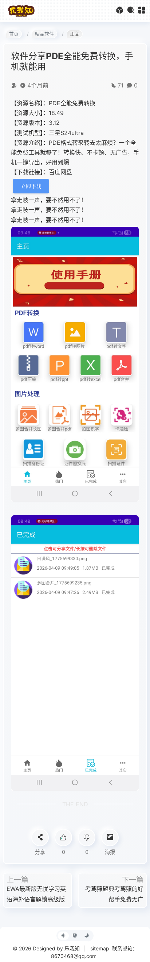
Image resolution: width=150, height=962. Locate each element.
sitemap (99, 948)
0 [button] (136, 85)
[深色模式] (86, 936)
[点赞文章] (63, 837)
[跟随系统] (75, 936)
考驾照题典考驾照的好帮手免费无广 (114, 894)
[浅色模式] (63, 936)
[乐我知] (21, 10)
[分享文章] (40, 837)
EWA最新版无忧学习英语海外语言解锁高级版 (36, 894)
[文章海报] (110, 837)
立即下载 (31, 186)
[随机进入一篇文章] (120, 11)
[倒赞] (86, 837)
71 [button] (120, 85)
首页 (14, 34)
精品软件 (44, 34)
